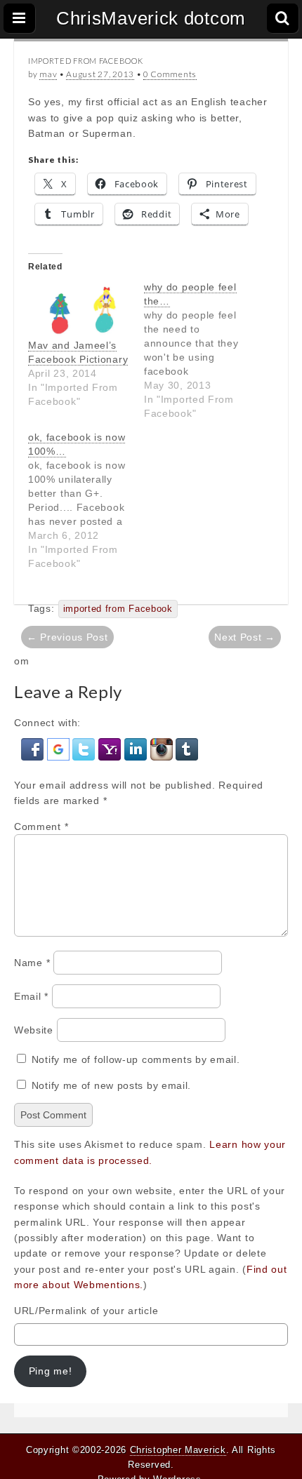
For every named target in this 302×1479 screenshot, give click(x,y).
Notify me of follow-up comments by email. (136, 1059)
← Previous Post (67, 637)
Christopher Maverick (178, 1450)
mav (48, 74)
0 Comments (170, 74)
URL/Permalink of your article (86, 1310)
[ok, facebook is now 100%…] (86, 500)
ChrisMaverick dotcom (151, 18)
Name (32, 962)
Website (33, 1030)
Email (31, 996)
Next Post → (244, 637)
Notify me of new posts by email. (111, 1085)
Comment (41, 826)
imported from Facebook (118, 609)
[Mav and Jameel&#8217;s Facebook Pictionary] (79, 309)
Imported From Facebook (85, 60)
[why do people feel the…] (202, 350)
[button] (34, 748)
